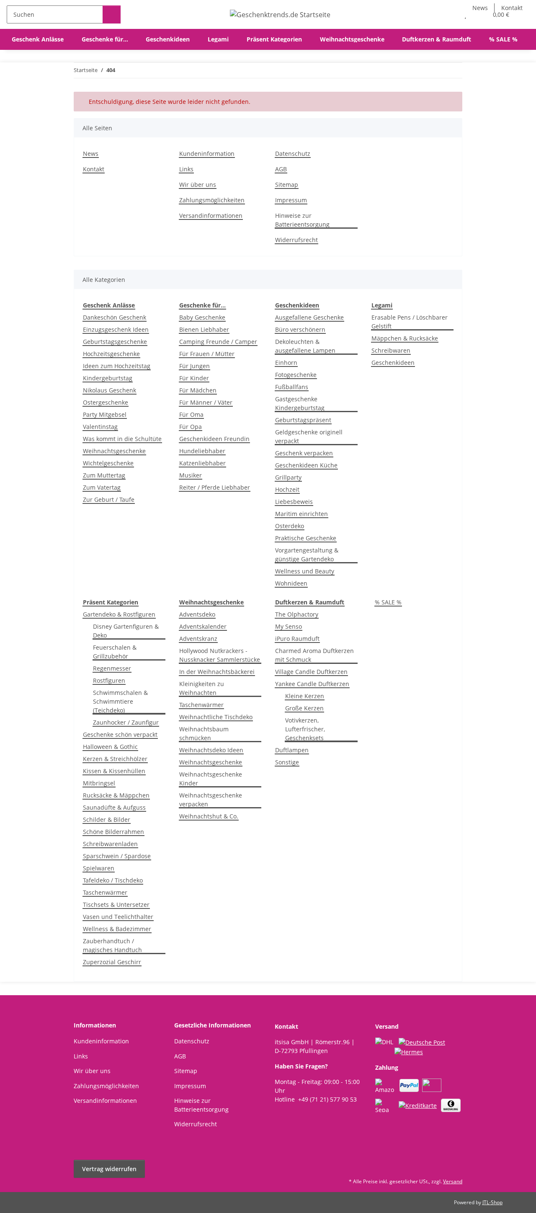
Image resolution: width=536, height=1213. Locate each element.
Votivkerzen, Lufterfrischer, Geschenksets (305, 729)
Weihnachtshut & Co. (208, 816)
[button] (449, 14)
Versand (452, 1181)
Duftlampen (292, 750)
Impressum (291, 200)
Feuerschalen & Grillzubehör (115, 651)
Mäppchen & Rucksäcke (404, 338)
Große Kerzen (304, 708)
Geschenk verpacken (304, 453)
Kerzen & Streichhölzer (115, 759)
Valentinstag (100, 427)
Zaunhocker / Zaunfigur (126, 722)
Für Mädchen (197, 390)
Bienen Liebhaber (204, 329)
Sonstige (287, 762)
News (90, 153)
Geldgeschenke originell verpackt (309, 436)
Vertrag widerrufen (109, 1169)
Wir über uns (197, 184)
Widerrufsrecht (296, 240)
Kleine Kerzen (304, 696)
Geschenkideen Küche (306, 465)
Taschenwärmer (105, 892)
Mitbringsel (99, 783)
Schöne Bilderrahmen (113, 832)
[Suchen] (112, 14)
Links (186, 169)
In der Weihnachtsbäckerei (217, 672)
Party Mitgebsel (104, 414)
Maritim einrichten (301, 514)
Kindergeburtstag (107, 378)
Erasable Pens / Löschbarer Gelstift (409, 321)
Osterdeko (289, 526)
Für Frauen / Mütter (206, 354)
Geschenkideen (393, 362)
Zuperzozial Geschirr (112, 962)
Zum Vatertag (102, 487)
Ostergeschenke (105, 402)
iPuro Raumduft (297, 639)
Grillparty (288, 477)
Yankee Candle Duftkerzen (312, 684)
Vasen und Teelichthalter (118, 917)
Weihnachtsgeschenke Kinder (210, 778)
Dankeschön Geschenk (114, 317)
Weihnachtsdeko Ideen (211, 750)
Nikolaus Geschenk (109, 390)
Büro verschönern (300, 329)
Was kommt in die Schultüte (122, 439)
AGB (281, 169)
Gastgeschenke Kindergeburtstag (300, 403)
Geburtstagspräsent (303, 420)
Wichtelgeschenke (108, 463)
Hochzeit (287, 489)
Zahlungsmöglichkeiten (212, 200)
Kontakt (93, 169)
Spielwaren (98, 868)
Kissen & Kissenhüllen (114, 771)
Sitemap (286, 184)
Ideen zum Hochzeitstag (116, 366)
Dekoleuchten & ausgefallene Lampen (305, 346)
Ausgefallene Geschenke (309, 317)
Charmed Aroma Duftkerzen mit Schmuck (314, 655)
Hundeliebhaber (202, 451)
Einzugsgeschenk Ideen (116, 329)
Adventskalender (203, 626)
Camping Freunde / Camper (218, 342)
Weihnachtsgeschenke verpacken (210, 799)
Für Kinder (194, 378)
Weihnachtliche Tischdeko (216, 717)
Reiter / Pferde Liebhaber (214, 487)
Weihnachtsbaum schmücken (204, 733)
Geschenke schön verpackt (120, 734)
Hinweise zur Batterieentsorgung (302, 220)
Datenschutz (292, 153)
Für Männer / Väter (205, 402)
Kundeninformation (206, 153)
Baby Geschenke (202, 317)
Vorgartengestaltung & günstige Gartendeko (306, 554)
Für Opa (190, 427)
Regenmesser (112, 668)
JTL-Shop (492, 1202)
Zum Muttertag (104, 475)
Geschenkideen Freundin (214, 439)
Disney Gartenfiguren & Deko (126, 630)
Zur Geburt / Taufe (108, 499)
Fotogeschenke (296, 375)
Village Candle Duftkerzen (311, 672)
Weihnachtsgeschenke (114, 451)
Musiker (190, 475)
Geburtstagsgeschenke (115, 342)
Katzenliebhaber (202, 463)
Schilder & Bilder (106, 819)
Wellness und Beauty (304, 571)
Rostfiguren (109, 680)
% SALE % (388, 602)
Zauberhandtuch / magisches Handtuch (112, 945)
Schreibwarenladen (110, 844)
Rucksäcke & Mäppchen (116, 795)
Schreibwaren (390, 350)
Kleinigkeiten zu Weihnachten (201, 688)
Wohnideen (291, 583)
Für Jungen (194, 366)
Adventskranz (198, 639)
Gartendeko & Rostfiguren (119, 614)
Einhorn (286, 362)
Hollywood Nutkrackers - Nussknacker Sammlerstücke (219, 655)
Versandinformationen (210, 215)
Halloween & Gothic (110, 747)
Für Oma (191, 414)
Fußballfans (291, 387)
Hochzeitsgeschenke (111, 354)
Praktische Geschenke (305, 538)
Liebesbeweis (294, 502)
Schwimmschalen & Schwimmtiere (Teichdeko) (120, 701)
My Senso (288, 626)
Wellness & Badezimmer (117, 929)
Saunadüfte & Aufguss (114, 807)
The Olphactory (296, 614)
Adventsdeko (197, 614)
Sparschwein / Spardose (117, 856)
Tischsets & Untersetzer (116, 904)
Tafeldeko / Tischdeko (113, 880)
